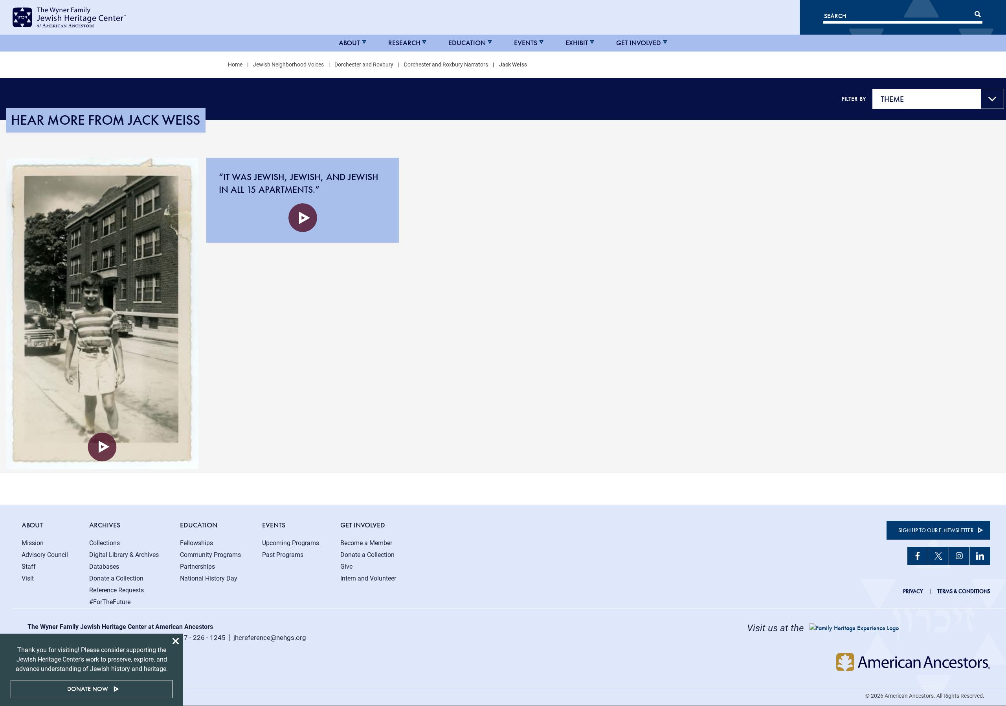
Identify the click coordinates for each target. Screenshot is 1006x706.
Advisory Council (45, 555)
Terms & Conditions (963, 591)
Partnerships (197, 566)
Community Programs (210, 555)
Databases (104, 566)
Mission (33, 543)
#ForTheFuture (109, 602)
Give (346, 566)
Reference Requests (116, 590)
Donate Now (87, 689)
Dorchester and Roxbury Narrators (446, 64)
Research (404, 43)
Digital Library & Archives (124, 555)
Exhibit (576, 43)
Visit (28, 578)
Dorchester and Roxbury (363, 64)
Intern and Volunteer (368, 578)
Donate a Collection (116, 578)
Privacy (913, 591)
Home (235, 64)
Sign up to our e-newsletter (935, 530)
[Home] (80, 17)
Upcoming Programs (290, 543)
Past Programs (282, 555)
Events (525, 43)
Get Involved (638, 43)
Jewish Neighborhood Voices (288, 64)
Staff (29, 566)
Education (467, 43)
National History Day (208, 578)
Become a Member (366, 543)
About (349, 43)
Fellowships (196, 543)
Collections (104, 543)
